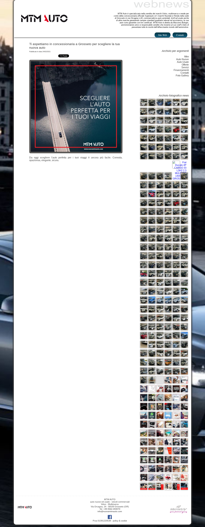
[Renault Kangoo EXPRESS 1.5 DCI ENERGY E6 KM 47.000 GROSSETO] (184, 267)
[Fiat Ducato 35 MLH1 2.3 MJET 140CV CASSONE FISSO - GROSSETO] (143, 114)
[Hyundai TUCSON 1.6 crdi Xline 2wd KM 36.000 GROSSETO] (151, 302)
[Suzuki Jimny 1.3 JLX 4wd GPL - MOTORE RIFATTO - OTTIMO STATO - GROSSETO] (184, 214)
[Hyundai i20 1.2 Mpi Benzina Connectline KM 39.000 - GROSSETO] (160, 149)
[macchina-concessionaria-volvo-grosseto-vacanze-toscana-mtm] (168, 435)
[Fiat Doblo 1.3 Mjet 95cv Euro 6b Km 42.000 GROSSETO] (151, 311)
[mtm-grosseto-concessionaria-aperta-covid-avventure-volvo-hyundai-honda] (143, 418)
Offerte (185, 64)
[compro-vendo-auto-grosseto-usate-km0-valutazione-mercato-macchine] (168, 489)
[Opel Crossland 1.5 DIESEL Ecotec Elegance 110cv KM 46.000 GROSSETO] (160, 140)
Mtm (186, 56)
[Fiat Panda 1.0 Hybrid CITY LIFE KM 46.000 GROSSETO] (151, 123)
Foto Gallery (182, 75)
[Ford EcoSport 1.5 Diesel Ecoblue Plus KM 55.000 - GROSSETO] (176, 149)
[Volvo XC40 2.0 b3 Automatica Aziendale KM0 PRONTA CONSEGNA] (176, 267)
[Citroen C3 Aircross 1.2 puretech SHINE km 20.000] (184, 365)
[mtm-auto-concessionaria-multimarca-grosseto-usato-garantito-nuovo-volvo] (143, 480)
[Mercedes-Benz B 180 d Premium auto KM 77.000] (143, 329)
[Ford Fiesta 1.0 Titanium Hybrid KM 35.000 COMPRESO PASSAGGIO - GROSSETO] (184, 258)
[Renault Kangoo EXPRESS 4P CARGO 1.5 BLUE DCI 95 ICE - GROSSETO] (143, 149)
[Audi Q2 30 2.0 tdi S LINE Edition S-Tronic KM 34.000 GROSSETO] (143, 249)
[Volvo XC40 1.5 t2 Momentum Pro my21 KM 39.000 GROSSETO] (143, 311)
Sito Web (162, 35)
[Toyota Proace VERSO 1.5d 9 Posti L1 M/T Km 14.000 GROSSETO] (168, 294)
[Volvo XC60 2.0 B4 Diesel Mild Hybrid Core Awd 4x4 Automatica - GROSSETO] (168, 149)
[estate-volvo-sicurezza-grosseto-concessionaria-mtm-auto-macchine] (151, 435)
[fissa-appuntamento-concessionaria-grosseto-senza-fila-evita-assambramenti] (168, 453)
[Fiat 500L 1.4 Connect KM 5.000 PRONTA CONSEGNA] (160, 329)
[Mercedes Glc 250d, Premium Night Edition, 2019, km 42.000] (176, 365)
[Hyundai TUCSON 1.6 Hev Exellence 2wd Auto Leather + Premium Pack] (143, 276)
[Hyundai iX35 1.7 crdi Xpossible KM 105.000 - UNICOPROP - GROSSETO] (168, 267)
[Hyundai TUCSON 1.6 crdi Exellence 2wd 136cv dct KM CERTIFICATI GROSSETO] (160, 232)
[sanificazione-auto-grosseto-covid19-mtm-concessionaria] (184, 427)
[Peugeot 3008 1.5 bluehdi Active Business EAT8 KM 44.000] (176, 311)
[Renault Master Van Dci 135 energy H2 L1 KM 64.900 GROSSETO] (168, 311)
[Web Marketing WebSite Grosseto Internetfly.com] (178, 517)
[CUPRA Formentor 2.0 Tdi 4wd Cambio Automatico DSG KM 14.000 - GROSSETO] (143, 205)
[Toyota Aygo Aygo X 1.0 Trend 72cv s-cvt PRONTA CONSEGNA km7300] (160, 365)
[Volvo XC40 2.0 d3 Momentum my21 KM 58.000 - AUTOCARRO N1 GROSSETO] (143, 302)
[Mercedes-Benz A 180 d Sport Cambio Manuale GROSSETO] (143, 187)
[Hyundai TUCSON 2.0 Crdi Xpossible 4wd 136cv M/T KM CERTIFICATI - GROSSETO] (176, 158)
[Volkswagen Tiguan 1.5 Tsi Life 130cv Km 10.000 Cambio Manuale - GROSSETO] (184, 205)
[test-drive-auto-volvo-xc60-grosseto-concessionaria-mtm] (184, 391)
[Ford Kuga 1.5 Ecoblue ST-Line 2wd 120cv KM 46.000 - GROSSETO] (160, 158)
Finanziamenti (181, 70)
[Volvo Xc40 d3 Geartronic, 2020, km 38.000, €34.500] (160, 373)
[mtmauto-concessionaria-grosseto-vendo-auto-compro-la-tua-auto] (143, 489)
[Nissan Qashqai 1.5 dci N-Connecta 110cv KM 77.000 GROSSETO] (176, 223)
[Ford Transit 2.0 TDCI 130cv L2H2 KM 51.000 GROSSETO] (151, 140)
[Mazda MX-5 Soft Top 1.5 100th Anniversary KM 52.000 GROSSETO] (184, 131)
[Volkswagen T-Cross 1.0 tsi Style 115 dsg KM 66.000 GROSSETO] (143, 285)
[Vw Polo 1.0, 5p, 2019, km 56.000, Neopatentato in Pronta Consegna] (168, 373)
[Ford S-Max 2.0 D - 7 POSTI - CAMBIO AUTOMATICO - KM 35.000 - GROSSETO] (151, 294)
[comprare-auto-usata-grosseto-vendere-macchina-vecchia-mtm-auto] (184, 489)
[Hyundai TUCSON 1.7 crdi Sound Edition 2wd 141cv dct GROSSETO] (160, 267)
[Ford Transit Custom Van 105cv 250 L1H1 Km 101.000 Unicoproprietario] (160, 338)
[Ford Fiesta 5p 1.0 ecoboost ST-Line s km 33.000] (168, 356)
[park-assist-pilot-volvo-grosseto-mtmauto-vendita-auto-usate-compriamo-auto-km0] (168, 462)
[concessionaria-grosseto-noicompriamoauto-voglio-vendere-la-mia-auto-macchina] (151, 489)
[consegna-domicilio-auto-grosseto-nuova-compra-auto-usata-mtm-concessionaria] (160, 444)
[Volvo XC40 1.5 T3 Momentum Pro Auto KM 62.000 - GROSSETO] (176, 187)
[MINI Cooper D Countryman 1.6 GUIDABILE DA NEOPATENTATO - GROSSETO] (151, 196)
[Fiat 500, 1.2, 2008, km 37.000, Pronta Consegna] (176, 373)
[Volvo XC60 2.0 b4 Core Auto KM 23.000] (151, 258)
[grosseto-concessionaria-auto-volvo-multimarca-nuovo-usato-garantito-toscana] (151, 409)
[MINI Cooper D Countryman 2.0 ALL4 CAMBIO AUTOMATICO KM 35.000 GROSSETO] (160, 114)
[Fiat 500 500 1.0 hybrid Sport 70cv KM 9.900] (143, 356)
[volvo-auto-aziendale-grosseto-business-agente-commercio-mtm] (168, 444)
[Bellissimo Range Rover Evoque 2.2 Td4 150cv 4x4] (184, 373)
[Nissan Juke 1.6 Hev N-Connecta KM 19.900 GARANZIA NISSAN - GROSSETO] (143, 214)
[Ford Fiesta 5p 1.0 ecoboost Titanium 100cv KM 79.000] (176, 338)
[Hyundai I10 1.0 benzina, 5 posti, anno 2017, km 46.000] (143, 347)
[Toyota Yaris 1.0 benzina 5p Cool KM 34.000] (143, 338)
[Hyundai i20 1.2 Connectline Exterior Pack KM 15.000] (176, 347)
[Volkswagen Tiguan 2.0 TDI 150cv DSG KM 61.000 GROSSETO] (151, 105)
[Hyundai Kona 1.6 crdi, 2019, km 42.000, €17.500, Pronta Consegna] (143, 382)
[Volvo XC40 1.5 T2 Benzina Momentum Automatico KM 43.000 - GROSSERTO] (184, 149)
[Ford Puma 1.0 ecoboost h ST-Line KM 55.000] (168, 320)
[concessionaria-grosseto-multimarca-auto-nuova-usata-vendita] (184, 409)
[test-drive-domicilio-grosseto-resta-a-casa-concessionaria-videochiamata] (176, 453)
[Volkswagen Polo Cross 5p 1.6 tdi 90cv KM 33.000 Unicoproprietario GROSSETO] (184, 302)
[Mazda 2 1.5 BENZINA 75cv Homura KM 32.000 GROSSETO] (176, 105)
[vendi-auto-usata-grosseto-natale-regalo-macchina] (168, 480)
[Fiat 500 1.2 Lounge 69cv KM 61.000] (184, 347)
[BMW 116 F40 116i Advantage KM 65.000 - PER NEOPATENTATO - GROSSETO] (143, 131)
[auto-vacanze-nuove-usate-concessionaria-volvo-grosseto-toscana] (143, 435)
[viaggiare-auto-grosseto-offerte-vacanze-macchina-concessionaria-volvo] (151, 480)
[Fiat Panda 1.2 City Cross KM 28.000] (168, 347)
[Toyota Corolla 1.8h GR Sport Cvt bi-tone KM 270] (151, 329)
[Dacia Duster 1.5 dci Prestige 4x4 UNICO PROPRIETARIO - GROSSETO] (160, 223)
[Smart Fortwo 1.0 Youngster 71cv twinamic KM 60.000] (184, 356)
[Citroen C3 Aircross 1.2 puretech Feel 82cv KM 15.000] (151, 365)
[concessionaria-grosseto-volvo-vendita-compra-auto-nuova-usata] (168, 382)
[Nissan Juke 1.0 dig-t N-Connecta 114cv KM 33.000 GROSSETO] (160, 240)
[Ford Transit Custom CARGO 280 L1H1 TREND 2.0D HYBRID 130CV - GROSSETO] (143, 158)
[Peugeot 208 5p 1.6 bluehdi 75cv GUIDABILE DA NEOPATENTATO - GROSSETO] (151, 223)
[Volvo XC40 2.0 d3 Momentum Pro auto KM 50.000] (184, 311)
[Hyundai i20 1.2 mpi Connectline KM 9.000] (151, 347)
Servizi (185, 67)
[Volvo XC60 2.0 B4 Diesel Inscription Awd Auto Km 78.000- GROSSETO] (176, 214)
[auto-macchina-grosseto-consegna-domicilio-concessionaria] (160, 453)
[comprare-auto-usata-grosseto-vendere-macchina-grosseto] (176, 489)
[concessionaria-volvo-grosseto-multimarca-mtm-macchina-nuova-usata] (168, 400)
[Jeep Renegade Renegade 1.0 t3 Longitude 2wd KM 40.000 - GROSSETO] (151, 178)
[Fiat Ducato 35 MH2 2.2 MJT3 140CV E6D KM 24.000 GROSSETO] (176, 140)
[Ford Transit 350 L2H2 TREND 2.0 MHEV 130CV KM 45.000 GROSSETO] (176, 114)
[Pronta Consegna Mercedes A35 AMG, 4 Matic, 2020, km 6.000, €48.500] (151, 373)
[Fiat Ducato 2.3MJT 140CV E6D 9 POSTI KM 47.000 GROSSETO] (143, 140)
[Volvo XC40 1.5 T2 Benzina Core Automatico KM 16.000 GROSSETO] (176, 240)
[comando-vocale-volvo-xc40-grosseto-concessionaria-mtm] (160, 471)
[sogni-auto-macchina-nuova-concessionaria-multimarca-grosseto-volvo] (168, 418)
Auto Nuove (182, 59)
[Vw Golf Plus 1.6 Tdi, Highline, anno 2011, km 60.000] (184, 338)
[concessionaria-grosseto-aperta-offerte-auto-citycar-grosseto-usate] (176, 400)
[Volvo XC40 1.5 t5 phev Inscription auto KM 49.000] (184, 329)
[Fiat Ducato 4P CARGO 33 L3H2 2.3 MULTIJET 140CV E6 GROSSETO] (179, 178)
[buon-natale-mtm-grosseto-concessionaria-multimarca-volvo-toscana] (160, 409)
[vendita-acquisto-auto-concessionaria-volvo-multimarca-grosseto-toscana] (184, 418)
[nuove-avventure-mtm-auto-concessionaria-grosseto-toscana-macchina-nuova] (168, 427)
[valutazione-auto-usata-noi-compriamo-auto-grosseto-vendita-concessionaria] (143, 427)
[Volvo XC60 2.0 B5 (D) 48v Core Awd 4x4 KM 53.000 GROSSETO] (168, 123)
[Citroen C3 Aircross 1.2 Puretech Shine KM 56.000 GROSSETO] (176, 249)
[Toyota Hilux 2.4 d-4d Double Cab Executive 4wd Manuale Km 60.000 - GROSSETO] (184, 187)
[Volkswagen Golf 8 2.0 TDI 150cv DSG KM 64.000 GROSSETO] (143, 258)
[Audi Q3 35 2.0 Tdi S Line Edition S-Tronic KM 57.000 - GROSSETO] (143, 223)
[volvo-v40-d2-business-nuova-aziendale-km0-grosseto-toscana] (160, 489)
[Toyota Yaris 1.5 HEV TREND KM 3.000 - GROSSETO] (151, 149)
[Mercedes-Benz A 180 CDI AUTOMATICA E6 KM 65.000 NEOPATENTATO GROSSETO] (160, 123)
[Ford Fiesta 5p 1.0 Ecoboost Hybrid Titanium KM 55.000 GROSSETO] (151, 214)
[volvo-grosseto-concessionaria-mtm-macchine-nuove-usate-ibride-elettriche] (143, 444)
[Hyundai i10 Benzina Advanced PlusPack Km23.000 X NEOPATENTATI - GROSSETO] (160, 178)
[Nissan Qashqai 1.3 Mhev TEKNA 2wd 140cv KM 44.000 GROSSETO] (176, 123)
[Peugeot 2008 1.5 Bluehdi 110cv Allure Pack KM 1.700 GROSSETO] (151, 249)
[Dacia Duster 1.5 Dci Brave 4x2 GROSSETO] (151, 187)
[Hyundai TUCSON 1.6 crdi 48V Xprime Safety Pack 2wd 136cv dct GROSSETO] (160, 249)
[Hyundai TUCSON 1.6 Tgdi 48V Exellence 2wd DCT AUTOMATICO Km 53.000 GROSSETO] (151, 232)
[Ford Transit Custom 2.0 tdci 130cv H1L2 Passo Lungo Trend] (160, 285)
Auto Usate (183, 62)
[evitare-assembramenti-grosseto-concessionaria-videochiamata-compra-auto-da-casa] (151, 418)
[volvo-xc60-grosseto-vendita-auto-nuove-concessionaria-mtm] (176, 409)
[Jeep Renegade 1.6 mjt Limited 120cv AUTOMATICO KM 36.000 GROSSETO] (151, 267)
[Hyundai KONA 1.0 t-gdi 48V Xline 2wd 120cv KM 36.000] (151, 320)
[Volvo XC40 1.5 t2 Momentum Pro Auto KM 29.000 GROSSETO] (176, 258)
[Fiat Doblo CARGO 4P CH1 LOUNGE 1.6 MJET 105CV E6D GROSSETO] (168, 178)
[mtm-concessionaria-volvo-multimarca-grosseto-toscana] (160, 418)
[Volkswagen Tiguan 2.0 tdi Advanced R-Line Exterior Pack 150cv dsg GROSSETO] (160, 205)
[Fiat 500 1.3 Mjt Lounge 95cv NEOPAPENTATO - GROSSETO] (160, 196)
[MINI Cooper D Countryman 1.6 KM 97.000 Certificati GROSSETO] (143, 232)
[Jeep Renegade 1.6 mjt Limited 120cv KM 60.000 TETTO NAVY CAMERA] (151, 276)
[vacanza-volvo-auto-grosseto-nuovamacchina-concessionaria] (160, 435)
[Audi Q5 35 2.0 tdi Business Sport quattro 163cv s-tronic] (143, 320)
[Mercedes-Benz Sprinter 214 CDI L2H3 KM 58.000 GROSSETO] (151, 131)
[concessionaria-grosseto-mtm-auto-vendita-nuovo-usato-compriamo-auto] (176, 480)
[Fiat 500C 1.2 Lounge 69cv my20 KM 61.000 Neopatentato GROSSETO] (168, 302)
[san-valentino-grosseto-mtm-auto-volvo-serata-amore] (168, 471)
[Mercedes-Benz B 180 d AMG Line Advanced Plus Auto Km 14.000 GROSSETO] (168, 196)
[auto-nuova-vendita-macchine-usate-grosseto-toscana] (143, 400)
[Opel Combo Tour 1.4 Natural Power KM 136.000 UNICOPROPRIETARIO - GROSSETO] (143, 105)
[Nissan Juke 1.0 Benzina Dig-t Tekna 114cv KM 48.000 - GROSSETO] (168, 187)
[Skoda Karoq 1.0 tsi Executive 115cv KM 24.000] (160, 347)
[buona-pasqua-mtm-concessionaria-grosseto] (151, 391)
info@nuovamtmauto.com (110, 511)
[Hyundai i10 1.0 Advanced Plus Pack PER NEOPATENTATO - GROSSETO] (160, 311)
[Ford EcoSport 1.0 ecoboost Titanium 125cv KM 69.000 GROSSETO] (143, 240)
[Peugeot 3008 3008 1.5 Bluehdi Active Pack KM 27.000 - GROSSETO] (168, 158)
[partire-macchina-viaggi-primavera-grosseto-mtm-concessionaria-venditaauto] (176, 382)
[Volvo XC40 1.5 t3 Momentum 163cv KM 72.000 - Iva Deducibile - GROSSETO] (184, 285)
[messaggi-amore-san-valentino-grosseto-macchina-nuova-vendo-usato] (160, 400)
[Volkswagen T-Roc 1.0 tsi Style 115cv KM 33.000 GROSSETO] (176, 276)
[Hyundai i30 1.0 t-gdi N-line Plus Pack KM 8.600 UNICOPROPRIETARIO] (176, 320)
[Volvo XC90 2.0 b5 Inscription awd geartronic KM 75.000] (176, 329)
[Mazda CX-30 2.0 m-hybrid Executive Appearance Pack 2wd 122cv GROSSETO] (184, 320)
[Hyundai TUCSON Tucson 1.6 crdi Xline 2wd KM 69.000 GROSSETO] (176, 285)
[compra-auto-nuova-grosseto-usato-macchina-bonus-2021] (151, 400)
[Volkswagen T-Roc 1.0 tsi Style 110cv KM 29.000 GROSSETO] (160, 320)
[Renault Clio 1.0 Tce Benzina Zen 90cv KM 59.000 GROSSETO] (168, 114)
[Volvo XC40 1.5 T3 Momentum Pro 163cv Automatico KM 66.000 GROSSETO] (184, 114)
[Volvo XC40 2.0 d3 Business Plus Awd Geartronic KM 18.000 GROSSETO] (160, 294)
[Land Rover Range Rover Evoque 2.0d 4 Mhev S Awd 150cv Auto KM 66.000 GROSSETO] (184, 178)
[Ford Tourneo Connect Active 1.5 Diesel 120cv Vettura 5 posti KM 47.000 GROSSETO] (176, 131)
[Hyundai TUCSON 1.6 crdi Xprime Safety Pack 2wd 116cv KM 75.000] (168, 249)
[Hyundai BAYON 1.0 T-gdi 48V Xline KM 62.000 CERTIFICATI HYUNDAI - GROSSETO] (143, 178)
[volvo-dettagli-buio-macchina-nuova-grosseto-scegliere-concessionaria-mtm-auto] (143, 409)
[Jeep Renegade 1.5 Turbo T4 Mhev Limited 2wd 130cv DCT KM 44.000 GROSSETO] (184, 140)
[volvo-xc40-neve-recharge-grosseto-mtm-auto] (143, 471)
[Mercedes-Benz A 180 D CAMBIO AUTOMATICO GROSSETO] (160, 131)
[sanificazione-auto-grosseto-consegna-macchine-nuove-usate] (168, 409)
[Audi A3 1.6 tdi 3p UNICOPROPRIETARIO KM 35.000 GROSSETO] (184, 249)
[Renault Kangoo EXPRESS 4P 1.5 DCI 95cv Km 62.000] (151, 285)
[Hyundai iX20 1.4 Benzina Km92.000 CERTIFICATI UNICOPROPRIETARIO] (143, 267)
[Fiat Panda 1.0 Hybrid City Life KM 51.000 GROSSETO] (184, 105)
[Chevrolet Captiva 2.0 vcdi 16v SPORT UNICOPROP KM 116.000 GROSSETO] (160, 302)
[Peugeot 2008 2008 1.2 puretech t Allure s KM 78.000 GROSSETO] (176, 302)
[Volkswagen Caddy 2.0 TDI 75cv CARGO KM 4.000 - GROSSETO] (151, 158)
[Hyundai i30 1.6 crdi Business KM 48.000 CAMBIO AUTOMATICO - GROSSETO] (168, 276)
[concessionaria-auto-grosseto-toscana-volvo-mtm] (184, 400)
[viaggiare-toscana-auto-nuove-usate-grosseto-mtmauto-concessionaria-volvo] (176, 435)
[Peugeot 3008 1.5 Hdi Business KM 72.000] (160, 276)
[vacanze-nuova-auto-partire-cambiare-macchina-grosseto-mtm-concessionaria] (151, 444)
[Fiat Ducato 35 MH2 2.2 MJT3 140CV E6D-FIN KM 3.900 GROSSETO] (168, 240)
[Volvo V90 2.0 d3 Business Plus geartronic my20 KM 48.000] (151, 356)
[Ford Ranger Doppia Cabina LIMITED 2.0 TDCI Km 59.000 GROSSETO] (184, 240)
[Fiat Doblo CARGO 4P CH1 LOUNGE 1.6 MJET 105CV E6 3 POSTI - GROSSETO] (151, 205)
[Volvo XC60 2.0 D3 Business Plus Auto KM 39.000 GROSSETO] (168, 258)
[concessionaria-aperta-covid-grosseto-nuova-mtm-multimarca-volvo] (184, 382)
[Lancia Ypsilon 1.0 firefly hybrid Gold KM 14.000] (151, 338)
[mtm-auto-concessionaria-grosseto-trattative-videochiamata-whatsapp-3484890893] (160, 462)
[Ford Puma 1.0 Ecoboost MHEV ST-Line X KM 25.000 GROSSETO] (160, 105)
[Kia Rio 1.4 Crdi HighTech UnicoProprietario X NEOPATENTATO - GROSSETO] (184, 196)
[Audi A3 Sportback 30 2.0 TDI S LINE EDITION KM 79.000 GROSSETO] (143, 123)
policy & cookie (120, 520)
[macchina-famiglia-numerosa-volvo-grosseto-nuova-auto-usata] (143, 391)
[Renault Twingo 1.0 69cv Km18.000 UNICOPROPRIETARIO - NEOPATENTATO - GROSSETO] (176, 205)
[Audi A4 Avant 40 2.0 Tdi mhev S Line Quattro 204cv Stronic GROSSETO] (160, 214)
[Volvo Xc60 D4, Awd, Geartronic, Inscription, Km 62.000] (143, 373)
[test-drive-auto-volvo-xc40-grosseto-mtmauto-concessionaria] (151, 471)
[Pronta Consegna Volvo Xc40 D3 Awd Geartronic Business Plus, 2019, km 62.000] (151, 382)
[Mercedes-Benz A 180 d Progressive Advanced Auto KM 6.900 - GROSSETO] (176, 196)
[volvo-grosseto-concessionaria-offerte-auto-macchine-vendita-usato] (151, 427)
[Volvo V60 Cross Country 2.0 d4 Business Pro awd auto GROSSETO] (184, 294)
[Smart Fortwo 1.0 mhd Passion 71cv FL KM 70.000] (160, 356)
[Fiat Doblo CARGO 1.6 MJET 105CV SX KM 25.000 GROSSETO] (184, 123)
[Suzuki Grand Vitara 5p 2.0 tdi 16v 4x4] (176, 356)
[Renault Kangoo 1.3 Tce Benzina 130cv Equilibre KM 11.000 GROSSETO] (168, 232)
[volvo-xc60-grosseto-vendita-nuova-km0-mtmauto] (184, 462)
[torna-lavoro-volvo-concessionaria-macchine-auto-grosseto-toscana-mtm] (176, 427)
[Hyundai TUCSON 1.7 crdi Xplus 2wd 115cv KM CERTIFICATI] (168, 329)
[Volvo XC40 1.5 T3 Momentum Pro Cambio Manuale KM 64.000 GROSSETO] (184, 276)
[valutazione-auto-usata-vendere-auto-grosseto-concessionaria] (160, 480)
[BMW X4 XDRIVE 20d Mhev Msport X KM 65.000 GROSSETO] (151, 114)
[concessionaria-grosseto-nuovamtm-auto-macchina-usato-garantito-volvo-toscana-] (176, 418)
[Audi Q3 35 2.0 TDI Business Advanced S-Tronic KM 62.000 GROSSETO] (168, 140)
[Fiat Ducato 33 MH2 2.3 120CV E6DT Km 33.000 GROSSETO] (160, 258)
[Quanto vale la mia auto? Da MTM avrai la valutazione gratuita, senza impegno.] (176, 471)
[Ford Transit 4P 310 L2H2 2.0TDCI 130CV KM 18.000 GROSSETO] (168, 285)
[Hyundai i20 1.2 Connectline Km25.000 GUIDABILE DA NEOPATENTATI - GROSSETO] (143, 294)
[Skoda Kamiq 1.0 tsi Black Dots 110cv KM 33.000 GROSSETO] (160, 187)
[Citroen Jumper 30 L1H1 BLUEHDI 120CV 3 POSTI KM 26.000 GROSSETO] (184, 232)
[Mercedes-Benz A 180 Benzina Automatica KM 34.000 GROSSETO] (176, 232)
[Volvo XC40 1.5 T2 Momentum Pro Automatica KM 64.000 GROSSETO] (168, 223)
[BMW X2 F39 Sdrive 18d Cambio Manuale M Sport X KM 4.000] (168, 214)
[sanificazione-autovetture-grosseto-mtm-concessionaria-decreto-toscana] (184, 444)
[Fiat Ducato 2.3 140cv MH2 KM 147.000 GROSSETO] (168, 205)
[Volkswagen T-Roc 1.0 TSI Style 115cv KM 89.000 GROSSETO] (168, 105)
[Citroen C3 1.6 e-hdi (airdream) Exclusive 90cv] (143, 365)
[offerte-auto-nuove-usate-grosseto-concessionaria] (176, 391)
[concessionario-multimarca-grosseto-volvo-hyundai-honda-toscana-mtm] (168, 391)
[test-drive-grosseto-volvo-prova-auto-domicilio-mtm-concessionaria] (176, 444)
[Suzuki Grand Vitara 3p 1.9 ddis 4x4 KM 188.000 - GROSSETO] (143, 196)
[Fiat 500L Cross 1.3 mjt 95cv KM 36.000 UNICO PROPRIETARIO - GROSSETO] (184, 158)
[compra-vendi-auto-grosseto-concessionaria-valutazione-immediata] (160, 391)
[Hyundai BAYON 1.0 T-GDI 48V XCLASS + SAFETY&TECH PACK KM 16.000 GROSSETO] (168, 131)
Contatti (180, 35)
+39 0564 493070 (111, 509)
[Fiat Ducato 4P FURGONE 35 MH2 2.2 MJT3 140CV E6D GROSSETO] (184, 223)
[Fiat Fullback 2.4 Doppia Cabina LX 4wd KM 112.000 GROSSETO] (176, 294)
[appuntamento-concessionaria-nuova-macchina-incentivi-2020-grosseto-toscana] (160, 427)
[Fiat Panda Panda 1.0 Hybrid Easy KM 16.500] (168, 365)
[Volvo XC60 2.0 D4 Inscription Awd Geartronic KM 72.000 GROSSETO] (151, 240)
